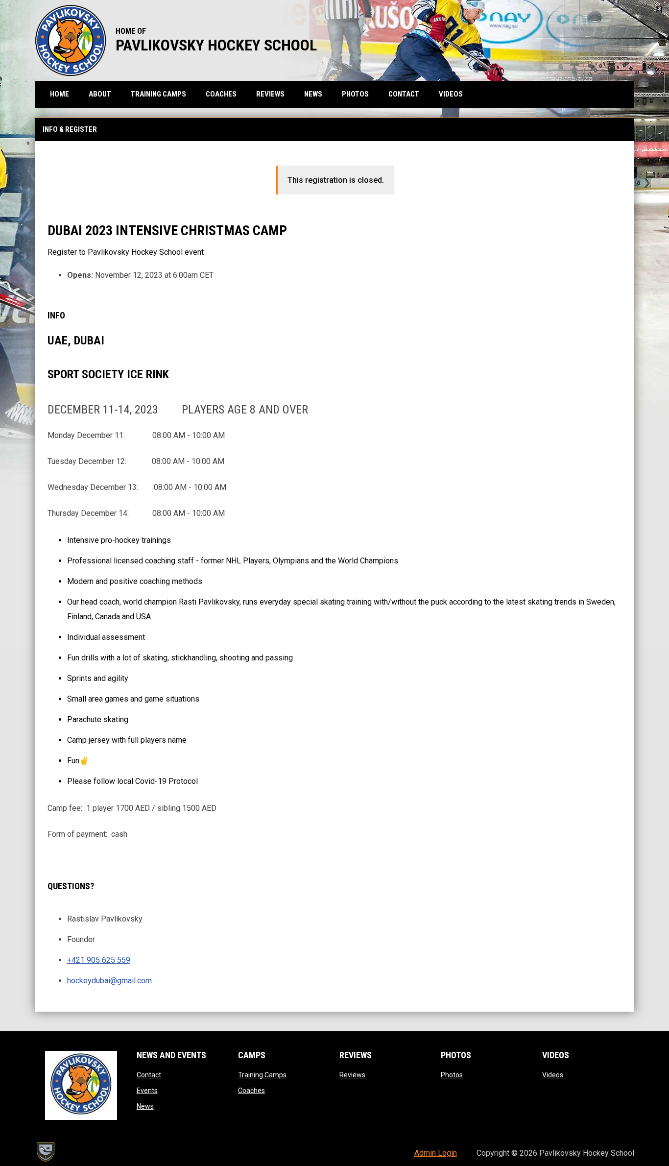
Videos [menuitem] (451, 94)
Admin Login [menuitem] (435, 1153)
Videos (552, 1075)
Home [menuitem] (59, 94)
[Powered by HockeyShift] (45, 1152)
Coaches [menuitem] (221, 94)
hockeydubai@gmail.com (109, 980)
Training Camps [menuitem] (158, 94)
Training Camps (262, 1075)
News (145, 1106)
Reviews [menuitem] (270, 94)
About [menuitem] (100, 94)
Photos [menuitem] (355, 94)
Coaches (251, 1090)
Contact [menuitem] (403, 94)
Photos (452, 1075)
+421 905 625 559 (98, 960)
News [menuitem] (313, 94)
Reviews (352, 1075)
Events (147, 1090)
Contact (149, 1075)
